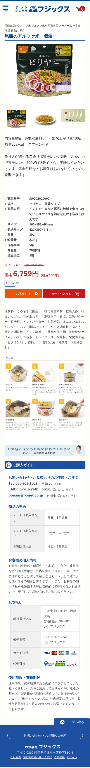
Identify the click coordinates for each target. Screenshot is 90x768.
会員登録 (59, 757)
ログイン (72, 757)
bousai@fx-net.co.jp (26, 495)
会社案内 (15, 757)
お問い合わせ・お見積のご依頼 (45, 735)
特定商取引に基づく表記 (37, 757)
